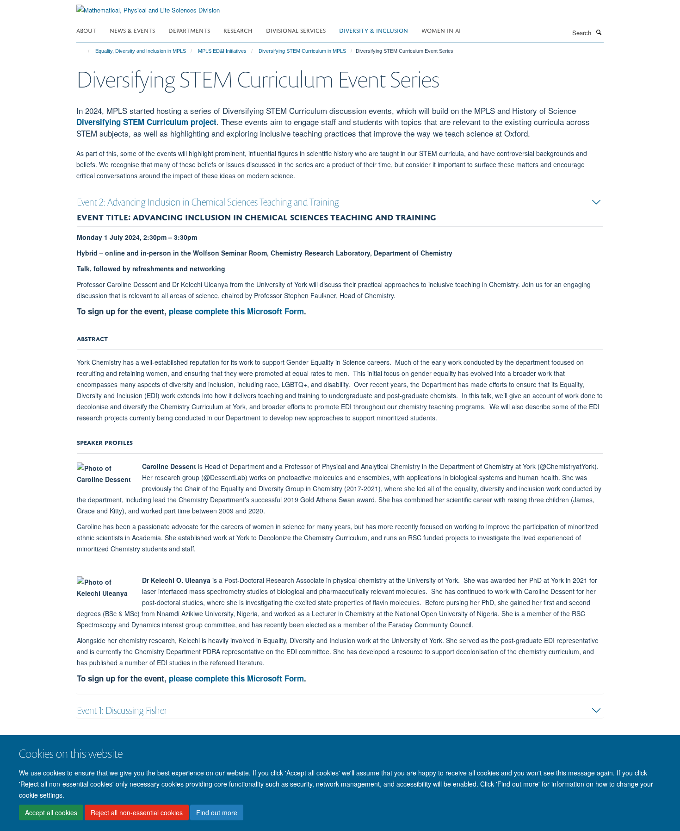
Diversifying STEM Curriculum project (146, 121)
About (86, 29)
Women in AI (441, 29)
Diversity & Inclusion (373, 29)
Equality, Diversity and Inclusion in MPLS (140, 51)
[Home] (84, 51)
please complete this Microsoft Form (236, 311)
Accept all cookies (51, 813)
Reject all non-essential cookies (137, 813)
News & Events (132, 29)
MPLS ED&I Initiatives (222, 51)
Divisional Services (296, 29)
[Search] (598, 32)
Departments (189, 29)
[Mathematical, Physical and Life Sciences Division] (148, 6)
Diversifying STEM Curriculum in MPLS (302, 51)
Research (238, 29)
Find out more (216, 813)
